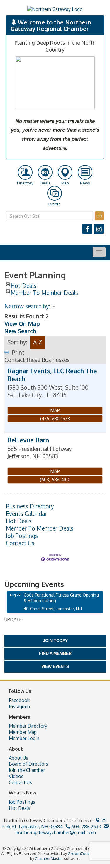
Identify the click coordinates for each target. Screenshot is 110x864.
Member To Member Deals (44, 291)
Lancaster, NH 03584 (54, 823)
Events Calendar (26, 513)
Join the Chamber (27, 770)
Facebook (19, 700)
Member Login (24, 738)
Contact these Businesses (37, 360)
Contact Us (20, 543)
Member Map (23, 732)
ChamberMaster (49, 858)
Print (18, 352)
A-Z (37, 342)
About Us (18, 758)
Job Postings (22, 535)
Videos (16, 776)
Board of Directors (28, 764)
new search (20, 331)
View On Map (22, 323)
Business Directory (30, 506)
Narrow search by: (27, 306)
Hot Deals (23, 284)
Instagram (19, 706)
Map (55, 410)
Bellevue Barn (28, 440)
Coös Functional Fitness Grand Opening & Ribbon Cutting (61, 597)
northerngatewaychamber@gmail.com (55, 832)
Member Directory (28, 726)
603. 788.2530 (85, 827)
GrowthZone (79, 853)
